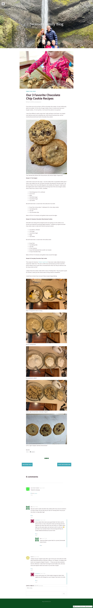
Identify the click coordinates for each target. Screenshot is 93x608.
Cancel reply (40, 585)
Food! (34, 91)
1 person (35, 493)
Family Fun (29, 91)
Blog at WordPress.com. (46, 601)
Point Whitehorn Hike (64, 464)
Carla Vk (36, 585)
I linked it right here (42, 262)
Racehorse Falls (27, 464)
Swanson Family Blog (46, 24)
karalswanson (38, 102)
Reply (32, 494)
